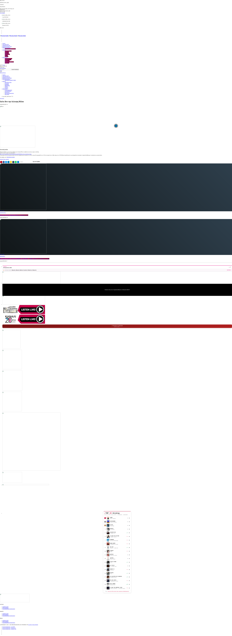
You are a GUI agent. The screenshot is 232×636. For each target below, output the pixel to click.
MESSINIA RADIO (11, 157)
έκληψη (1, 159)
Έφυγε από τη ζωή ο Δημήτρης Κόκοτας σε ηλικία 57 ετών (14, 215)
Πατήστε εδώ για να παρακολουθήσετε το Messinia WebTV (117, 289)
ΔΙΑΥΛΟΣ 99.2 (3, 212)
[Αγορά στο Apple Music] (129, 518)
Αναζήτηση (15, 69)
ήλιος (4, 159)
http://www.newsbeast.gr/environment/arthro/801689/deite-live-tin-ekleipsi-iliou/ (15, 154)
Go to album (2, 13)
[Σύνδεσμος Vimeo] (13, 35)
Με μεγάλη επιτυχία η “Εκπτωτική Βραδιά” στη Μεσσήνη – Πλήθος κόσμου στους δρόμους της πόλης (24, 258)
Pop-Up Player (3, 68)
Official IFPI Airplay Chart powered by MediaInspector (118, 591)
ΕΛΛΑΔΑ (2, 98)
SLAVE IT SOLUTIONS (33, 624)
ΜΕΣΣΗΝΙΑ (2, 256)
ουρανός (7, 159)
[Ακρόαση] (108, 518)
